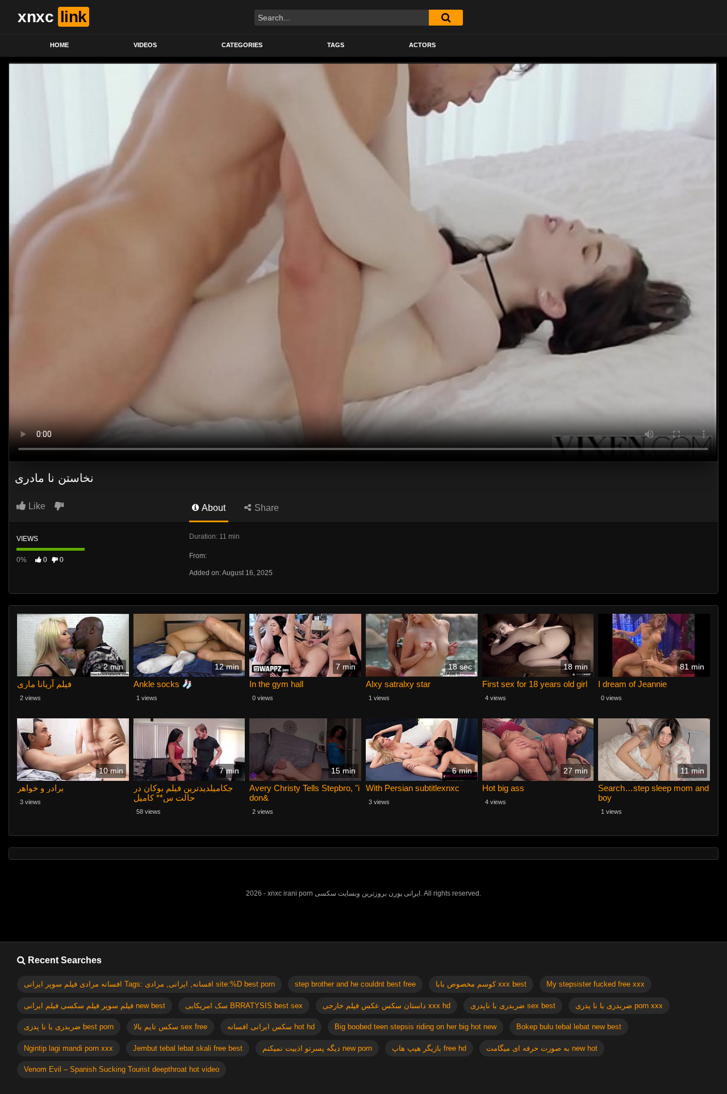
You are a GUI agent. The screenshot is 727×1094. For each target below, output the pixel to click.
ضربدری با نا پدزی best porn (69, 1026)
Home (59, 44)
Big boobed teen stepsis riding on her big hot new (415, 1026)
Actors (422, 44)
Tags (335, 44)
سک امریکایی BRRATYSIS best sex (244, 1005)
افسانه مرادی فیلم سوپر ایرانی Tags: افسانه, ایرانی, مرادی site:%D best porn (149, 984)
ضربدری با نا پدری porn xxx (619, 1005)
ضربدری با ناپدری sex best (512, 1005)
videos (145, 44)
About (212, 508)
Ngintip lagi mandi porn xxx (68, 1048)
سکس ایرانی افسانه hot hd (271, 1026)
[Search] (446, 18)
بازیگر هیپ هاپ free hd (429, 1048)
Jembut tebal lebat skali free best (188, 1048)
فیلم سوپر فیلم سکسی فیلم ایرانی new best (94, 1005)
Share (265, 508)
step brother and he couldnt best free (355, 984)
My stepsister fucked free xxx (595, 984)
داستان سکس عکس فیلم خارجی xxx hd (386, 1005)
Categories (242, 44)
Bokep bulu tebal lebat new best (568, 1026)
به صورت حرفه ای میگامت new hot (542, 1048)
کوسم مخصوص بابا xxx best (481, 984)
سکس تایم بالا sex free (170, 1026)
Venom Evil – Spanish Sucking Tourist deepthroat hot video (121, 1069)
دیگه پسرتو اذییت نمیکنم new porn (317, 1048)
